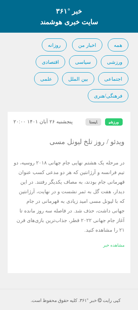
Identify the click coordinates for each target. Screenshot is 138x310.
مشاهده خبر (114, 245)
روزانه (54, 44)
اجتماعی (113, 78)
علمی (46, 78)
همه (118, 44)
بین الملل (78, 78)
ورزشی (114, 61)
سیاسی (83, 61)
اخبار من (87, 44)
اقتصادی (50, 61)
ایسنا (93, 121)
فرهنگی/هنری (108, 95)
